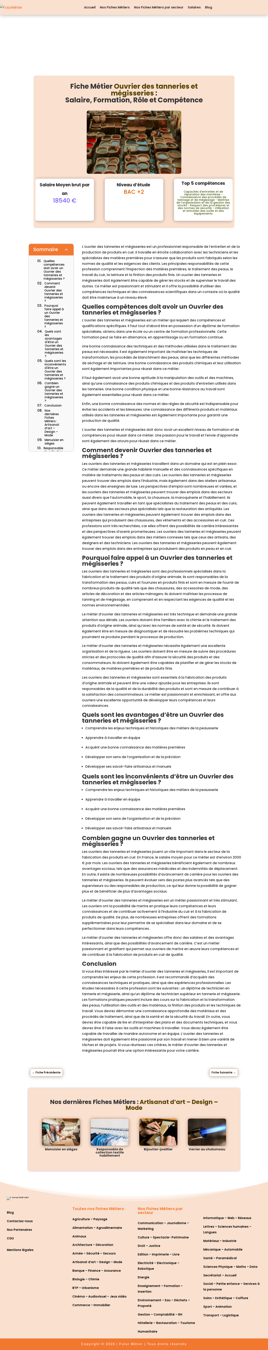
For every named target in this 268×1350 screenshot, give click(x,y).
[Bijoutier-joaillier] (158, 1132)
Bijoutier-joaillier (158, 1149)
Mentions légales (20, 1250)
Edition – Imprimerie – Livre (159, 1254)
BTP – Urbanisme (85, 1288)
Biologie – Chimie (85, 1279)
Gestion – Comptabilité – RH (160, 1314)
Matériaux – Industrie (219, 1241)
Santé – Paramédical (220, 1258)
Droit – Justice (149, 1246)
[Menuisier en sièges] (61, 1132)
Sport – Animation (217, 1307)
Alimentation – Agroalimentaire (97, 1228)
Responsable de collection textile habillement (110, 1152)
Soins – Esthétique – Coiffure (225, 1298)
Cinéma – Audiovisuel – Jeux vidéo (99, 1296)
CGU (10, 1238)
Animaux (79, 1236)
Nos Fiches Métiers (115, 7)
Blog (208, 7)
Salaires (194, 7)
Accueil (90, 7)
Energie (143, 1277)
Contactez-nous (20, 1221)
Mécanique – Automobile (222, 1249)
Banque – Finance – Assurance (96, 1271)
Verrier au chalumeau (207, 1149)
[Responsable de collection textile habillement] (109, 1132)
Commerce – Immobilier (91, 1305)
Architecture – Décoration (92, 1245)
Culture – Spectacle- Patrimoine (163, 1237)
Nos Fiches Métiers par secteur (158, 7)
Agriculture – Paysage (89, 1219)
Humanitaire (147, 1331)
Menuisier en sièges (61, 1149)
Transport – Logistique (221, 1315)
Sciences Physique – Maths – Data (230, 1267)
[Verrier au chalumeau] (207, 1132)
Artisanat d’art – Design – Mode (97, 1262)
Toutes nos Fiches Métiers (98, 1208)
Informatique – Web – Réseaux (227, 1218)
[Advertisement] (134, 44)
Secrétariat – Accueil (219, 1275)
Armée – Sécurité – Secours (94, 1253)
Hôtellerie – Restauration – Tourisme (166, 1323)
